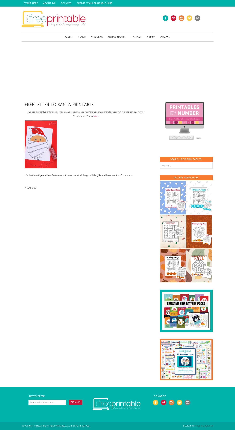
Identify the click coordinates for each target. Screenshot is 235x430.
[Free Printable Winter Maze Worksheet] (199, 213)
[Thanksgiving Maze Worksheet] (199, 247)
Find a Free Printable (54, 20)
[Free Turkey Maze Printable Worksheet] (173, 281)
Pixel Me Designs (204, 426)
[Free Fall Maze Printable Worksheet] (199, 281)
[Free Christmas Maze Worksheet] (173, 247)
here (96, 116)
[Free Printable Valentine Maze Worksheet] (173, 213)
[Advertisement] (117, 65)
